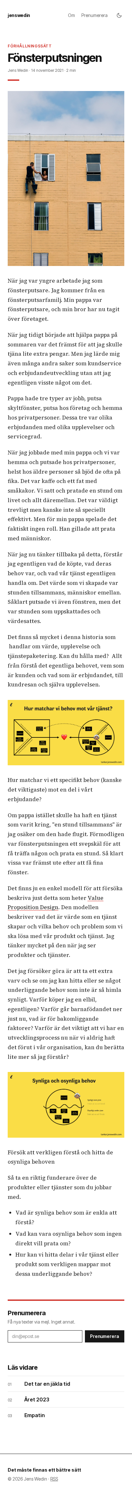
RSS (54, 1479)
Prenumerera (94, 15)
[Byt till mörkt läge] (119, 15)
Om (71, 15)
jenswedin (19, 15)
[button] (66, 178)
